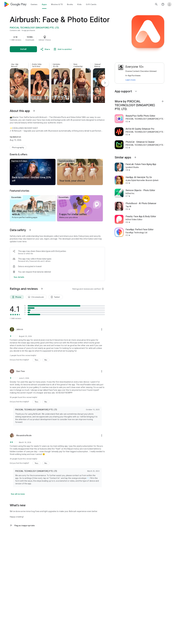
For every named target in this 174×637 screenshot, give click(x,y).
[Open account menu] (169, 4)
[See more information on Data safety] (30, 230)
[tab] (34, 4)
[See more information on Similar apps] (135, 157)
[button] (19, 83)
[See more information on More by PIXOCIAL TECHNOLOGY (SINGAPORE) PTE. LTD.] (162, 101)
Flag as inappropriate (22, 525)
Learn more (130, 80)
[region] (64, 38)
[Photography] (18, 147)
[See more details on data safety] (19, 277)
